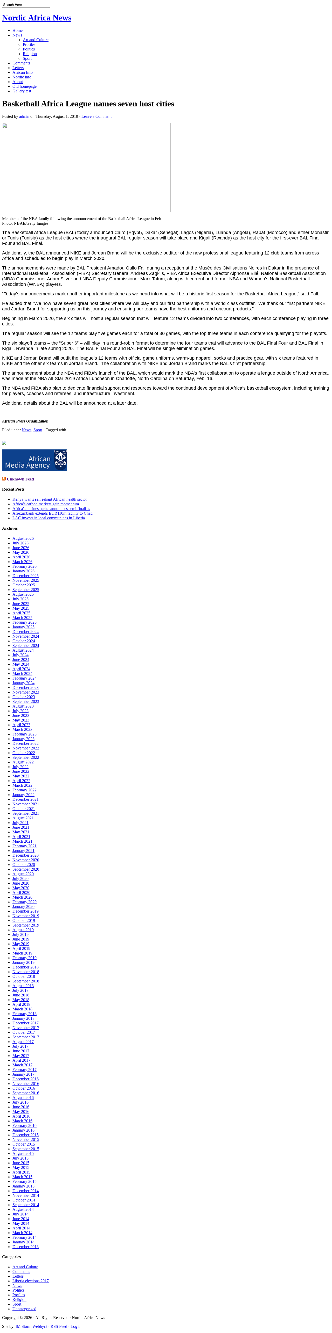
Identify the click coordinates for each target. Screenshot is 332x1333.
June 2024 (20, 659)
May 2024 (20, 664)
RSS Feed (59, 1326)
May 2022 (20, 776)
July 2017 (20, 1046)
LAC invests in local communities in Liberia (48, 518)
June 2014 (20, 1219)
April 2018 (21, 1004)
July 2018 (20, 990)
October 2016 (23, 1088)
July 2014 (20, 1214)
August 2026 (23, 538)
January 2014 (23, 1242)
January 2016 (23, 1130)
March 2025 (22, 617)
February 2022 (24, 790)
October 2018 (23, 976)
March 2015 (22, 1177)
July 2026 (20, 543)
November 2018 (25, 972)
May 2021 (20, 832)
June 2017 (20, 1051)
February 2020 (24, 902)
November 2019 (25, 916)
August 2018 (23, 986)
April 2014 (21, 1228)
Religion (30, 54)
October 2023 (23, 697)
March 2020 (22, 897)
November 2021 (25, 804)
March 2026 (22, 561)
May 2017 (20, 1055)
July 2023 (20, 711)
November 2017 (25, 1027)
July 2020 (20, 878)
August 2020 (23, 874)
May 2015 (20, 1167)
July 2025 (20, 599)
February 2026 (24, 566)
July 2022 (20, 766)
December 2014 (25, 1191)
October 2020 (23, 864)
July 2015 (20, 1158)
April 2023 (21, 725)
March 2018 (22, 1009)
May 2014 (20, 1223)
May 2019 (20, 944)
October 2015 (23, 1144)
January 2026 (23, 571)
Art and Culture (36, 40)
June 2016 (20, 1107)
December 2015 (25, 1135)
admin (24, 116)
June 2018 (20, 995)
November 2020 (25, 860)
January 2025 (23, 627)
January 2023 (23, 739)
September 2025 (25, 589)
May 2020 (20, 888)
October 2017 (23, 1032)
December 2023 (25, 687)
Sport (27, 58)
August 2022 (23, 762)
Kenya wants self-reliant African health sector (49, 499)
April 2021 (21, 836)
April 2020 (21, 892)
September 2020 (25, 869)
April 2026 (21, 557)
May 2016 (20, 1111)
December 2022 (25, 743)
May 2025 (20, 608)
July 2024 (20, 655)
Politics (29, 49)
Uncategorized (24, 1309)
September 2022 (25, 757)
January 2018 (23, 1018)
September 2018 (25, 981)
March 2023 (22, 729)
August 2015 (23, 1153)
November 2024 (25, 636)
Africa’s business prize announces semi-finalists (51, 508)
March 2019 (22, 953)
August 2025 (23, 594)
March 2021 (22, 841)
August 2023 (23, 706)
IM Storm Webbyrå (31, 1326)
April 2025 (21, 613)
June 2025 (20, 603)
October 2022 (23, 753)
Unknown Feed (20, 479)
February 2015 (24, 1181)
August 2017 (23, 1041)
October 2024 (23, 641)
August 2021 (23, 818)
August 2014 (23, 1209)
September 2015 (25, 1149)
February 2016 (24, 1125)
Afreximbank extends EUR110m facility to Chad (52, 513)
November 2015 (25, 1139)
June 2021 (20, 827)
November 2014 (25, 1195)
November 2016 (25, 1083)
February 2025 (24, 622)
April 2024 (21, 669)
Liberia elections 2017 (30, 1281)
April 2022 (21, 780)
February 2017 (24, 1069)
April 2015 (21, 1172)
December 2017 (25, 1023)
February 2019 (24, 958)
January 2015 (23, 1186)
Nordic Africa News (36, 17)
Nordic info (21, 77)
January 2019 (23, 962)
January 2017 (23, 1074)
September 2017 (25, 1037)
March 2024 (22, 673)
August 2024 (23, 650)
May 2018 (20, 999)
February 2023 (24, 734)
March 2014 (22, 1232)
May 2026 (20, 552)
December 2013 (25, 1246)
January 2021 (23, 850)
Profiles (29, 44)
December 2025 (25, 575)
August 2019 (23, 930)
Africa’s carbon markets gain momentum (45, 504)
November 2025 (25, 580)
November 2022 (25, 748)
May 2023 (20, 720)
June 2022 (20, 771)
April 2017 (21, 1060)
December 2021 (25, 799)
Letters (18, 67)
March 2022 (22, 785)
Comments (21, 63)
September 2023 (25, 701)
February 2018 (24, 1013)
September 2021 (25, 813)
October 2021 (23, 808)
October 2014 (23, 1200)
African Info (22, 72)
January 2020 (23, 906)
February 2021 (24, 846)
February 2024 (24, 678)
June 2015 (20, 1163)
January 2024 (23, 683)
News (17, 35)
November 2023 (25, 692)
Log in (76, 1326)
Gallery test (21, 91)
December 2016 (25, 1079)
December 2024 (25, 631)
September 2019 (25, 925)
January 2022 (23, 794)
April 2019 (21, 948)
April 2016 (21, 1116)
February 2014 (24, 1237)
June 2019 (20, 939)
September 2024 (25, 645)
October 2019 (23, 920)
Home (17, 30)
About (17, 81)
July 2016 (20, 1102)
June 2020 (20, 883)
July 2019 (20, 934)
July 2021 (20, 822)
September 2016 (25, 1093)
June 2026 (20, 547)
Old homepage (24, 86)
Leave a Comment (96, 116)
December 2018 (25, 967)
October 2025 (23, 585)
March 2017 (22, 1065)
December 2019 (25, 911)
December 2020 (25, 855)
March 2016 (22, 1121)
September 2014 (25, 1205)
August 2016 (23, 1097)
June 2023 (20, 715)
